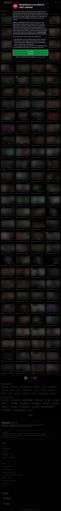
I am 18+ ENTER (30, 53)
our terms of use (40, 57)
